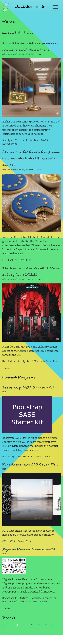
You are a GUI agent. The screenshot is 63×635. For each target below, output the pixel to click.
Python (44, 601)
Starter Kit (24, 456)
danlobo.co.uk (29, 7)
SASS (38, 456)
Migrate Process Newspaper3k (29, 549)
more (6, 368)
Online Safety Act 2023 (32, 350)
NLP (4, 601)
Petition (25, 260)
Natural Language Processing (38, 598)
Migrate (25, 601)
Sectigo (7, 140)
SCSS (12, 541)
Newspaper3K (9, 598)
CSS (4, 541)
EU (3, 260)
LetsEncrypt (9, 143)
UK (3, 361)
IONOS (44, 140)
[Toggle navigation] (55, 7)
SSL (17, 140)
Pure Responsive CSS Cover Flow (30, 464)
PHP (35, 601)
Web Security (49, 361)
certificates (30, 140)
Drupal (48, 456)
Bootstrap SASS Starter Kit (28, 387)
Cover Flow (24, 541)
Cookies (12, 260)
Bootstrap (8, 456)
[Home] (5, 7)
